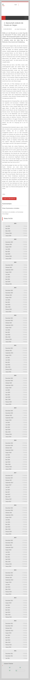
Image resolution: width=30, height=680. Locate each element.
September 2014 (16, 580)
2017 (15, 472)
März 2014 (16, 589)
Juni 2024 (16, 277)
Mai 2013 (16, 610)
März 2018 (16, 464)
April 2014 (16, 587)
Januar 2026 (16, 235)
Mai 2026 (16, 228)
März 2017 (16, 496)
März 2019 (16, 432)
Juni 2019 (16, 424)
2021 (15, 345)
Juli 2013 (16, 605)
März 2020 (16, 399)
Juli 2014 (16, 584)
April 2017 (16, 494)
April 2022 (16, 334)
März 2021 (16, 367)
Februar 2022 (16, 339)
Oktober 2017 (16, 480)
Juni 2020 (16, 392)
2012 (15, 620)
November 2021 (16, 348)
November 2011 (16, 656)
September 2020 (16, 385)
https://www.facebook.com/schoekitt (21, 5)
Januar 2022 (16, 341)
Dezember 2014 (16, 572)
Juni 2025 (16, 249)
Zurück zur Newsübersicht (9, 198)
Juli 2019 (16, 422)
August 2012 (16, 633)
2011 (15, 650)
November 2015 (16, 542)
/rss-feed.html (23, 5)
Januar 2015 (16, 566)
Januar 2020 (16, 404)
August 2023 (16, 297)
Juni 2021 (16, 360)
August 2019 (16, 420)
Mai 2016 (16, 524)
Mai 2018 (16, 459)
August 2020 (16, 387)
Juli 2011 (16, 658)
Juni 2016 (16, 522)
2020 (15, 375)
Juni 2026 (16, 226)
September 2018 (16, 450)
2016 (15, 505)
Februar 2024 (16, 284)
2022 (15, 315)
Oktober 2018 (16, 447)
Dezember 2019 (16, 410)
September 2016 (16, 515)
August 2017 (16, 485)
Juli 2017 (16, 487)
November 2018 (16, 445)
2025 (15, 239)
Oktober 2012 (16, 628)
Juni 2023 (16, 299)
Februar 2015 (16, 564)
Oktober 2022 (16, 322)
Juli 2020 (16, 390)
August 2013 (16, 602)
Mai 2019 (16, 427)
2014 (15, 570)
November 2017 (16, 478)
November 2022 (16, 320)
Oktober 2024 (16, 267)
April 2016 (16, 526)
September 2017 (16, 482)
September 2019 (16, 417)
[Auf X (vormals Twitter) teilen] (27, 21)
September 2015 (16, 547)
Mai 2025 (16, 251)
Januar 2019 (16, 436)
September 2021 (16, 353)
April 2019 (16, 429)
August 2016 (16, 517)
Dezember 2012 (16, 623)
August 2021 (16, 355)
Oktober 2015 (16, 545)
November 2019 (16, 413)
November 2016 (16, 510)
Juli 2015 (16, 552)
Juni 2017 (16, 489)
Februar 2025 (16, 256)
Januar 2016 (16, 534)
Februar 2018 (16, 466)
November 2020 (16, 380)
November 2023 (16, 292)
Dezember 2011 (16, 653)
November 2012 (16, 625)
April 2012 (16, 640)
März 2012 (16, 642)
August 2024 (16, 272)
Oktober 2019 (16, 415)
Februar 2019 (16, 434)
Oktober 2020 (16, 383)
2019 (15, 408)
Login (15, 4)
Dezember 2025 (16, 242)
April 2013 (16, 612)
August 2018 (16, 452)
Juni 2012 (16, 635)
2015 (15, 537)
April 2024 (16, 281)
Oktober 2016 (16, 512)
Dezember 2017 (16, 475)
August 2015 (16, 549)
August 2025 (16, 246)
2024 (15, 262)
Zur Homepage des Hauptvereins (25, 5)
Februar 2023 (16, 309)
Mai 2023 (16, 302)
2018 (15, 440)
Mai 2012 (16, 637)
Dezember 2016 (16, 508)
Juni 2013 (16, 607)
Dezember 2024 (16, 265)
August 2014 (16, 582)
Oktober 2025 (16, 244)
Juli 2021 (16, 357)
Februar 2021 (16, 369)
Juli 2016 (16, 519)
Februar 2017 (16, 499)
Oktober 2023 (16, 295)
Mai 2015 (16, 557)
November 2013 (16, 600)
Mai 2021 (16, 362)
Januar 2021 (16, 371)
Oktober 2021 (16, 350)
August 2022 (16, 327)
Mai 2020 (16, 394)
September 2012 (16, 630)
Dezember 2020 (16, 378)
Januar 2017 (16, 501)
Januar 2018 (16, 469)
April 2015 (16, 559)
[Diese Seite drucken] (23, 21)
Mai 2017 (16, 492)
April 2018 (16, 462)
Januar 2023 (16, 311)
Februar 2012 (16, 644)
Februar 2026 (16, 233)
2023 (15, 287)
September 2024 (16, 269)
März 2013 (16, 614)
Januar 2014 (16, 594)
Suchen (26, 18)
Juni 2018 (16, 457)
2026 (15, 223)
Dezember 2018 (16, 443)
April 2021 (16, 364)
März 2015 (16, 561)
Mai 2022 (16, 332)
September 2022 (16, 325)
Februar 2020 (16, 401)
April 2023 (16, 304)
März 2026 (16, 231)
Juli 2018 (16, 455)
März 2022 (16, 337)
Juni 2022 (16, 330)
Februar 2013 (16, 617)
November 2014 (16, 575)
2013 (15, 597)
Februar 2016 (16, 531)
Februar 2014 (16, 591)
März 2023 (16, 307)
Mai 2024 (16, 279)
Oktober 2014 (16, 577)
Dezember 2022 (16, 318)
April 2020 (16, 397)
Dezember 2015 (16, 540)
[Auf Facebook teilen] (25, 21)
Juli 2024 (16, 274)
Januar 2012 (16, 647)
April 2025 (16, 254)
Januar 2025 (16, 258)
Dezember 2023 (16, 290)
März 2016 (16, 529)
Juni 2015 (16, 554)
